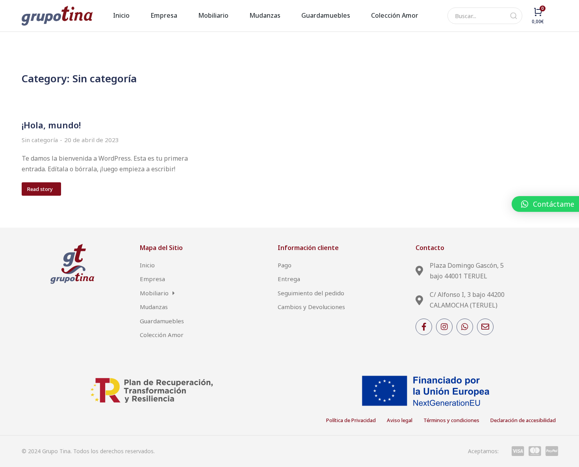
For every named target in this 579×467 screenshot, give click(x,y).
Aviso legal (399, 420)
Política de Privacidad (351, 420)
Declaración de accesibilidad (523, 420)
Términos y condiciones (451, 420)
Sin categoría (40, 140)
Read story (40, 189)
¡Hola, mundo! (51, 125)
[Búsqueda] (513, 15)
